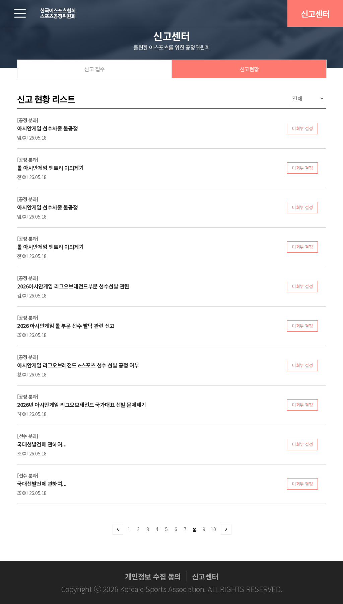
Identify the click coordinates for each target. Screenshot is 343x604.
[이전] (118, 529)
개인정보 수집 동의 (153, 576)
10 (213, 529)
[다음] (226, 529)
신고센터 (315, 13)
